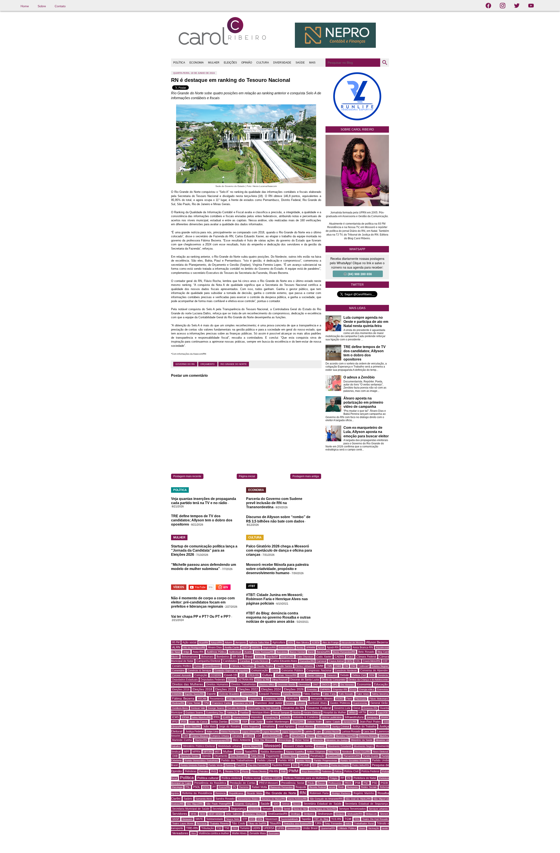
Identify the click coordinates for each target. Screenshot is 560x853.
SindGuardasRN (277, 813)
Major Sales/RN (325, 736)
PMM (293, 771)
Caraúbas (245, 661)
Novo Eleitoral (380, 751)
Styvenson (271, 819)
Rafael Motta (259, 787)
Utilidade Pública (347, 828)
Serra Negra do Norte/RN (323, 809)
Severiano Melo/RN (254, 814)
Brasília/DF (272, 656)
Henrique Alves (261, 712)
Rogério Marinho (364, 793)
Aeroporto (240, 642)
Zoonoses (274, 833)
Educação (381, 684)
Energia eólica (366, 689)
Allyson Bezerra (377, 642)
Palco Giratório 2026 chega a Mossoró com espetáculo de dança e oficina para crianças (279, 550)
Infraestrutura (354, 717)
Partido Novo (304, 760)
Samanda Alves (204, 798)
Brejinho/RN (287, 657)
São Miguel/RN (195, 804)
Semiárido (254, 809)
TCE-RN (336, 819)
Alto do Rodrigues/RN (194, 647)
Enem (353, 689)
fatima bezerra (380, 694)
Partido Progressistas (325, 760)
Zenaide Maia (257, 833)
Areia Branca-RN (363, 647)
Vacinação (373, 828)
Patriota (229, 765)
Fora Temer (193, 703)
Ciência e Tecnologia (242, 666)
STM (259, 819)
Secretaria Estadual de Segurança (366, 803)
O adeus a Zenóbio (359, 377)
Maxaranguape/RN (219, 740)
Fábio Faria (329, 694)
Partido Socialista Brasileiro (355, 760)
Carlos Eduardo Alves (284, 661)
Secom (296, 804)
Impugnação (271, 717)
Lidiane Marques (199, 736)
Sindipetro (309, 814)
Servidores (179, 813)
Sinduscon (371, 814)
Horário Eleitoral (311, 712)
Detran (231, 680)
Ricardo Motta (254, 793)
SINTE (199, 819)
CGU (225, 666)
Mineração (318, 740)
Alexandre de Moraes (352, 642)
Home (25, 6)
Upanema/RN (328, 828)
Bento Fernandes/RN (344, 652)
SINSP (175, 819)
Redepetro (352, 787)
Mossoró (272, 745)
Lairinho (308, 731)
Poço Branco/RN (310, 771)
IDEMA (185, 717)
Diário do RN (262, 680)
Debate (344, 675)
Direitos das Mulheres (187, 684)
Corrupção (200, 675)
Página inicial (247, 476)
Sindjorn (340, 814)
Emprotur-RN (340, 689)
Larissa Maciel (331, 731)
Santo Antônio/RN (297, 799)
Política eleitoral (231, 778)
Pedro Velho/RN (360, 765)
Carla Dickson (260, 661)
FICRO (339, 699)
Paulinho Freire (281, 765)
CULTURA (262, 62)
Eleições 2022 (248, 689)
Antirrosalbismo (286, 647)
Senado (267, 808)
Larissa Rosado (351, 731)
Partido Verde (215, 765)
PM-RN (273, 771)
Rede (341, 787)
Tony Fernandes (334, 823)
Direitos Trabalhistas (243, 684)
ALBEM (315, 642)
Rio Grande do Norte (233, 364)
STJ (252, 819)
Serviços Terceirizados (352, 808)
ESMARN (177, 694)
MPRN (196, 751)
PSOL (196, 787)
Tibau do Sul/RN (257, 823)
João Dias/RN (193, 726)
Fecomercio (217, 698)
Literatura (237, 736)
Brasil (248, 656)
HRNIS (352, 712)
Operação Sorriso (190, 756)
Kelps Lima (213, 731)
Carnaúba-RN (307, 661)
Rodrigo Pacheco (341, 793)
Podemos (327, 771)
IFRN (217, 717)
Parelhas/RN (334, 756)
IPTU (175, 721)
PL (220, 771)
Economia (364, 684)
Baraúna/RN (323, 652)
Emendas (312, 689)
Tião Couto (238, 823)
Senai (278, 809)
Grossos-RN (370, 708)
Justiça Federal (195, 731)
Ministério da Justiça (337, 740)
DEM (371, 675)
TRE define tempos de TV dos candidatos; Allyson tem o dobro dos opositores (201, 520)
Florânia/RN (178, 703)
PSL (188, 787)
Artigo (186, 652)
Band (310, 652)
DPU (335, 684)
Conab (274, 670)
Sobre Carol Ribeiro (357, 129)
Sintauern (187, 819)
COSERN (216, 675)
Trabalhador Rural (364, 823)
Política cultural (208, 778)
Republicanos (236, 793)
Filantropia (360, 699)
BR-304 (237, 656)
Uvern (362, 828)
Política (187, 777)
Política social (252, 778)
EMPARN (325, 689)
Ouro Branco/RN (239, 756)
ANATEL (256, 647)
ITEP (244, 721)
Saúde (265, 803)
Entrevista (382, 689)
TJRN (318, 823)
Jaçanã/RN (297, 722)
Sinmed (384, 814)
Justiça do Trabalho (364, 726)
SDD (275, 803)
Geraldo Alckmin (236, 708)
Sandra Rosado (224, 798)
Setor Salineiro (234, 814)
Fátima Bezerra (183, 698)
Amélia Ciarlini (232, 647)
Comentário (178, 670)
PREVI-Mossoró (268, 782)
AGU (290, 642)
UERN (256, 828)
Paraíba (303, 756)
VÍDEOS (178, 587)
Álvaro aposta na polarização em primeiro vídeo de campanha (363, 402)
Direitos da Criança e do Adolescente (368, 679)
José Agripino (286, 726)
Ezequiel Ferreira (269, 693)
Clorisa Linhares (304, 666)
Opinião (206, 756)
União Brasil (310, 828)
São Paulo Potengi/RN (218, 803)
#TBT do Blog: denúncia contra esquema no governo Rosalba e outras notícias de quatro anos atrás (278, 617)
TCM (348, 819)
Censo (197, 666)
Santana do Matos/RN (273, 799)
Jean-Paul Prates (370, 721)
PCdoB (304, 765)
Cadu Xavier (323, 656)
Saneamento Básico (248, 799)
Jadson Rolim (314, 721)
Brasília (259, 657)
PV (234, 787)
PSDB (384, 782)
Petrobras (190, 771)
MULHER (213, 62)
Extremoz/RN (249, 694)
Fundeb (301, 703)
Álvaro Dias (215, 647)
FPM (206, 703)
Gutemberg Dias (215, 712)
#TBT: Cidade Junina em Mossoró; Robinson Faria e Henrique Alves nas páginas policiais (277, 599)
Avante (248, 652)
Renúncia (220, 793)
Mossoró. (320, 746)
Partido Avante (370, 756)
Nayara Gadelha (295, 751)
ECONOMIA (196, 62)
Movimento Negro (363, 746)
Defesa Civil (359, 675)
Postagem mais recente (187, 476)
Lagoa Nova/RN (270, 731)
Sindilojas (295, 814)
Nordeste (347, 751)
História (296, 712)
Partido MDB (286, 760)
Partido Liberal (266, 760)
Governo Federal (319, 708)
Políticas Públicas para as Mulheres (305, 778)
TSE (226, 828)
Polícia (337, 771)
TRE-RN (192, 828)
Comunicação (259, 670)
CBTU (349, 661)
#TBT (251, 586)
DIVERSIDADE (282, 62)
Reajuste (301, 787)
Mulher (228, 751)
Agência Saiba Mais (259, 642)
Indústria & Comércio (305, 717)
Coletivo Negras (380, 666)
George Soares (216, 708)
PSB (357, 782)
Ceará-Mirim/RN (371, 661)
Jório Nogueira (251, 726)
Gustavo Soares (194, 712)
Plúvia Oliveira (258, 771)
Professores (334, 783)
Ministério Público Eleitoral (199, 746)
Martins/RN (201, 740)
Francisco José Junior (268, 703)
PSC (366, 783)
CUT (302, 675)
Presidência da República (210, 782)
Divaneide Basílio (286, 684)
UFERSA (269, 828)
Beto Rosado (366, 651)
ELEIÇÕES (230, 62)
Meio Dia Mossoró (264, 740)
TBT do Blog (321, 819)
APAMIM (310, 647)
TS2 (219, 828)
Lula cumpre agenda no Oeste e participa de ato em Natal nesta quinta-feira (365, 322)
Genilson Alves (180, 708)
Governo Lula (342, 708)
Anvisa (300, 647)
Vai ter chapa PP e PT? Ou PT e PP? (201, 616)
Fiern (349, 698)
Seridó (287, 808)
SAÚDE (300, 62)
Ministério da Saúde (362, 740)
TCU (357, 819)
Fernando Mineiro (322, 698)
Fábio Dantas (311, 693)
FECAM (202, 698)
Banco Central (297, 652)
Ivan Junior (256, 721)
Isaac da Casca (198, 721)
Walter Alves (239, 833)
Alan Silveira (302, 642)
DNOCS (326, 684)
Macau (310, 736)
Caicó (350, 656)
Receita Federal (318, 787)
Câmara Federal (366, 656)
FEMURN (292, 698)
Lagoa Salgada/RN (291, 731)
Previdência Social (292, 782)
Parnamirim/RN (352, 756)
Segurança (238, 808)
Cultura (267, 675)
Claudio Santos (284, 666)
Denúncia (383, 675)
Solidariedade (214, 819)
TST (235, 828)
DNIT (316, 684)
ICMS (175, 717)
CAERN (339, 656)
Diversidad (304, 684)
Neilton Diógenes (316, 751)
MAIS (312, 62)
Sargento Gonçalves (245, 803)
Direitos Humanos (217, 684)
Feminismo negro (273, 698)
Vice (193, 833)
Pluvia (245, 771)
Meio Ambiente (242, 740)
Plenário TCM (232, 771)
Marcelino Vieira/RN (346, 736)
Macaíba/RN (298, 736)
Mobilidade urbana (229, 746)
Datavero (332, 675)
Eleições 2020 (225, 689)
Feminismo (255, 698)
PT (214, 787)
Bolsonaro (207, 656)
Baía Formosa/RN (264, 652)
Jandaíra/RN (349, 722)
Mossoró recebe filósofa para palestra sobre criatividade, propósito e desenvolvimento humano (277, 569)
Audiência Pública (216, 652)
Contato (60, 6)
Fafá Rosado (346, 694)
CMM (319, 666)
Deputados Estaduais (185, 679)
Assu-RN (198, 651)
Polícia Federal (370, 771)
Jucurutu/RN (323, 726)
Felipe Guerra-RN (236, 699)
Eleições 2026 (294, 689)
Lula (286, 735)
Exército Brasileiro (229, 694)
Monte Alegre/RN (252, 746)
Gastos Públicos (340, 703)
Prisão (311, 783)
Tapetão (306, 819)
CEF (385, 661)
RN (303, 792)
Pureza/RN (224, 787)
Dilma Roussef (279, 679)
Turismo (245, 828)
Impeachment (240, 717)
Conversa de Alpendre (374, 670)
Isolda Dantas (219, 721)
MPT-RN (208, 752)
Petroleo (203, 771)
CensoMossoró (212, 666)
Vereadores (180, 833)
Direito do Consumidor (333, 679)
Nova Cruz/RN (362, 752)
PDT (314, 765)
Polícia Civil (351, 771)
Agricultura (278, 642)
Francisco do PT (243, 703)
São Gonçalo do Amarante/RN (326, 798)
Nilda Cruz (333, 752)
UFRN (280, 828)
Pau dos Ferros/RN (258, 765)
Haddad (244, 712)
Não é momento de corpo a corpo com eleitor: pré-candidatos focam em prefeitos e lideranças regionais (203, 602)
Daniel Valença (315, 675)
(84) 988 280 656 (360, 274)
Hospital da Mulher (334, 712)
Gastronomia (360, 703)
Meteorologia (284, 740)
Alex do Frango (330, 642)
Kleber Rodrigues (230, 731)
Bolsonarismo (190, 656)
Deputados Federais (213, 679)
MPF (186, 751)
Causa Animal (336, 661)
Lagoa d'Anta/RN (251, 731)
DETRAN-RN (245, 679)
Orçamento (207, 364)
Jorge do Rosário (229, 726)
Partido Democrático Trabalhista (201, 760)
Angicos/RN (269, 647)
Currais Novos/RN (286, 675)
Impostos (256, 717)
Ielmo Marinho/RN (201, 717)
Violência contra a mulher (214, 833)
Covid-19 (230, 675)
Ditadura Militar (266, 684)
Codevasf (363, 666)
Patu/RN (240, 765)
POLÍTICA (179, 62)
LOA (258, 735)
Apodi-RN (333, 647)
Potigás (334, 778)
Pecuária (323, 765)
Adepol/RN (216, 642)
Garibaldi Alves (317, 703)
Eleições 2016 (180, 689)
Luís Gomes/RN (272, 736)
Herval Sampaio (281, 712)
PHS (213, 771)
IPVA (183, 722)
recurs (332, 787)
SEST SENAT (215, 814)
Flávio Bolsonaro (378, 698)
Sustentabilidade (289, 819)
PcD (295, 765)
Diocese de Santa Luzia (304, 679)
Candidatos (230, 661)
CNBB (338, 666)
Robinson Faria (319, 793)
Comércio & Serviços (199, 670)
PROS (348, 783)
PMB (283, 771)
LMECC (249, 736)
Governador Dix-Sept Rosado (264, 708)
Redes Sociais (368, 787)
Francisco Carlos (221, 703)
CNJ (353, 666)
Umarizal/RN (293, 828)
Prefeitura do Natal (365, 778)
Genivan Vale (198, 708)
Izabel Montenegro (277, 721)
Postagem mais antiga (305, 476)
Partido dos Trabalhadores (237, 760)
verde (385, 828)
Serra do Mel (300, 809)
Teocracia (201, 823)
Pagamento (273, 756)
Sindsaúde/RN (354, 814)
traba (348, 823)
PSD (374, 782)
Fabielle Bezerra (291, 694)
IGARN (226, 717)
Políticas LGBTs (272, 778)
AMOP (245, 647)
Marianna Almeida (368, 736)
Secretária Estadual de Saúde (322, 803)
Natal (239, 751)
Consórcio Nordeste (346, 670)
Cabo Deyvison (305, 656)
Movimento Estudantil (339, 746)
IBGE (372, 712)
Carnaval (321, 661)
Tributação (207, 828)
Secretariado (220, 808)
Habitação (232, 712)
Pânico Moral (289, 756)
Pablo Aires (257, 756)
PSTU (206, 787)
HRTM (362, 712)
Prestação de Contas (243, 782)
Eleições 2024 (271, 689)
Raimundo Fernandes (281, 787)
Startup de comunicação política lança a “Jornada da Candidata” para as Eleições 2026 (204, 550)
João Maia (209, 726)
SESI (202, 814)
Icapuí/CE (383, 712)
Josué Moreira (305, 726)
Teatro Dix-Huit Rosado (375, 819)
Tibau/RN (275, 823)
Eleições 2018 (202, 689)
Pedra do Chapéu (340, 765)
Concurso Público (292, 670)
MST (217, 751)
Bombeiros (223, 656)
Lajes (318, 731)
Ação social (189, 642)
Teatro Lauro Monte (183, 823)
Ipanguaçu (372, 717)
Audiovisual (235, 652)
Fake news (363, 694)
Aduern (228, 642)
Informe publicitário (332, 717)
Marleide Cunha (182, 740)
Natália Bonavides (272, 751)
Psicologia (177, 787)
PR (348, 778)
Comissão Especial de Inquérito (231, 670)
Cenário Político (181, 666)
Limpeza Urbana (220, 736)
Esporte (211, 693)
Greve (356, 708)
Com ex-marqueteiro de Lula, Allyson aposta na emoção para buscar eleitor (366, 432)
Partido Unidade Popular (193, 765)
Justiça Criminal (340, 726)
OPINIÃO (246, 62)
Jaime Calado (332, 721)
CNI (346, 666)
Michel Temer (302, 740)
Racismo (243, 787)
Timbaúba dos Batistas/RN (298, 823)
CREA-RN (253, 675)
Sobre (42, 6)
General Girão (379, 703)
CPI (242, 675)
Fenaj (304, 698)
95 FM (176, 642)
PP (342, 778)
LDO (185, 736)
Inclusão (285, 717)
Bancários (282, 652)
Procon (321, 783)
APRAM (345, 647)
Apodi (321, 647)
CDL (357, 661)
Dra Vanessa (347, 684)
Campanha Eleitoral (208, 661)
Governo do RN (185, 364)
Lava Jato (369, 731)
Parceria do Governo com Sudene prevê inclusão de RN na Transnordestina (274, 503)
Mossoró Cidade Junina (298, 746)
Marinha (384, 736)
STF (244, 819)
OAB (175, 756)
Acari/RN (203, 642)
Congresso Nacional (318, 670)
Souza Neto (232, 819)
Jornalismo (268, 726)
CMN (329, 666)
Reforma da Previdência (197, 793)
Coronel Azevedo (181, 675)
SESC (194, 814)
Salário (188, 798)
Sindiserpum (324, 813)
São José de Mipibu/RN (358, 799)
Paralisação (317, 756)
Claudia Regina (265, 666)
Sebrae (286, 803)
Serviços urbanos (378, 808)
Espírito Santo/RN (194, 694)
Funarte (290, 703)
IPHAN (384, 717)
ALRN (176, 647)
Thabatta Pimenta (219, 823)
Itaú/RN (234, 722)
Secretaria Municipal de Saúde (191, 808)
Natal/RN (251, 751)
